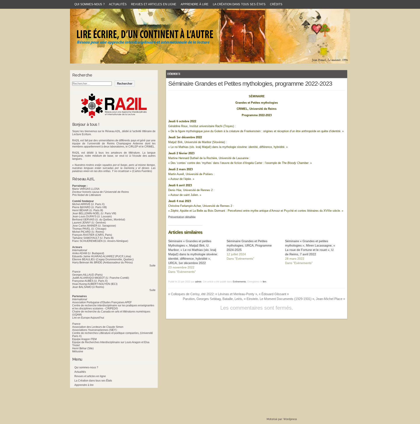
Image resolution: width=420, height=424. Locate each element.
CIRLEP (133, 146)
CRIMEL (149, 146)
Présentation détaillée (182, 217)
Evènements (173, 74)
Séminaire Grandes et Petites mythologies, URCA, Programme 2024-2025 (249, 245)
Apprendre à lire (194, 4)
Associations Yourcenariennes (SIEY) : (95, 330)
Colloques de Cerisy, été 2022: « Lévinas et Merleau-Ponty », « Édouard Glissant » (228, 294)
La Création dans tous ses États (239, 4)
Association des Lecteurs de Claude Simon (97, 326)
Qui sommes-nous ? (89, 4)
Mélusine (77, 351)
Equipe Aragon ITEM (84, 339)
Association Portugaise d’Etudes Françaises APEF (102, 302)
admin (198, 281)
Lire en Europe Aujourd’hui (88, 317)
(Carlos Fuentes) (142, 171)
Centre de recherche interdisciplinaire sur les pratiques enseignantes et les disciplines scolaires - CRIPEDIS (113, 307)
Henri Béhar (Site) (83, 348)
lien (264, 281)
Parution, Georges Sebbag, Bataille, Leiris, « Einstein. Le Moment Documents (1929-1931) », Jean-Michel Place (264, 299)
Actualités (118, 4)
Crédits (276, 4)
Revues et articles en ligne (153, 4)
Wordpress (290, 419)
